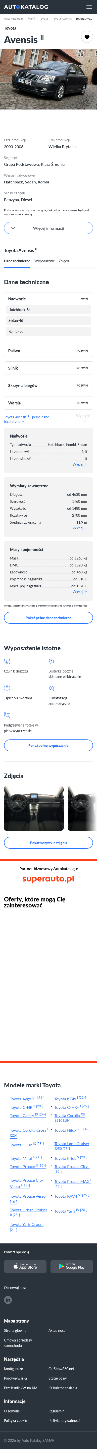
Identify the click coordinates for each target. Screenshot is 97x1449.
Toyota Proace (28, 1166)
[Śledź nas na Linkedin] (8, 1300)
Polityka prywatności (64, 1420)
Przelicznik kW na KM (20, 1387)
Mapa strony (16, 1321)
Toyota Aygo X (27, 1098)
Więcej (78, 464)
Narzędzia (14, 1359)
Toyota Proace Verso (29, 1198)
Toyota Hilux (72, 1129)
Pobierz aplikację (16, 1251)
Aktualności (57, 1330)
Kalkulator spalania (62, 1387)
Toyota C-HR (26, 1107)
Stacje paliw (57, 1378)
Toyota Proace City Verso (26, 1183)
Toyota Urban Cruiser (28, 1212)
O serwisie (12, 1410)
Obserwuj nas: (15, 1287)
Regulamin (56, 1410)
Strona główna (15, 1330)
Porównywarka (15, 1378)
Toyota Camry (28, 1115)
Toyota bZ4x (70, 1098)
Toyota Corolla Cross (29, 1132)
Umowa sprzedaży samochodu (18, 1343)
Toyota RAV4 (71, 1195)
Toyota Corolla (69, 1117)
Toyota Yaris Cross (27, 1226)
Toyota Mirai (26, 1158)
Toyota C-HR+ (71, 1107)
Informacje (15, 1401)
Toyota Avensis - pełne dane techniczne (26, 419)
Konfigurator (13, 1368)
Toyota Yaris (70, 1210)
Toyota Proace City (72, 1168)
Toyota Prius (70, 1158)
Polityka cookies (16, 1420)
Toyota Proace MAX (72, 1183)
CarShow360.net (61, 1368)
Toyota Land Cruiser (71, 1146)
